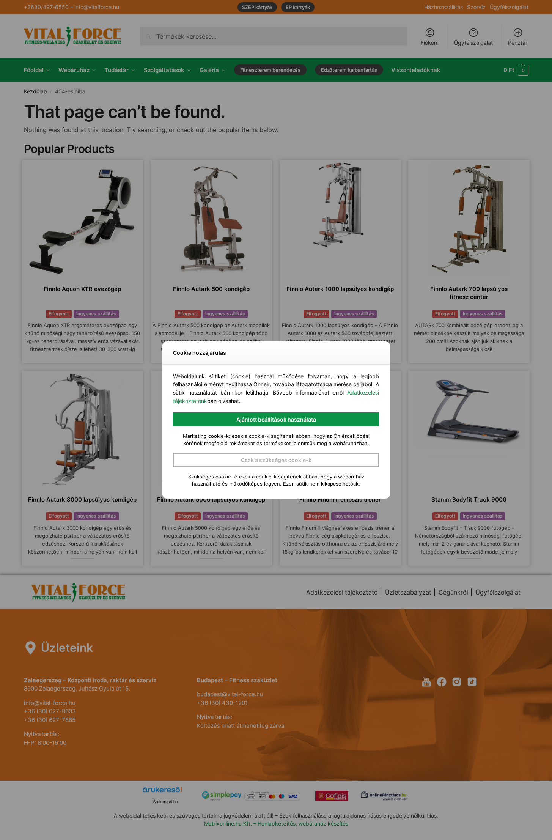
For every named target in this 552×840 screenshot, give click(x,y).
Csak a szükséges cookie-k (276, 460)
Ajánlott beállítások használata (276, 419)
